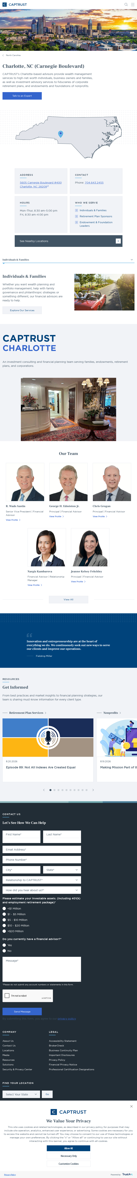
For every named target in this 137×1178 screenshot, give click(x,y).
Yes (10, 945)
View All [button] (68, 599)
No (9, 950)
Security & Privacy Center (17, 1069)
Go (47, 1094)
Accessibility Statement (63, 1040)
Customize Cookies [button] (69, 1163)
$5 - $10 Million (17, 919)
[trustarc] (127, 1174)
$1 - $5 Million (17, 914)
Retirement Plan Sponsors (96, 216)
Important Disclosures (62, 1055)
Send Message (22, 1011)
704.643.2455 (94, 182)
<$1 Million (14, 908)
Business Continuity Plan (63, 1050)
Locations (8, 1050)
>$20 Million (16, 931)
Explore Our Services (22, 310)
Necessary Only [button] (69, 1156)
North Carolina (13, 55)
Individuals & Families (93, 210)
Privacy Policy (10, 1174)
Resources (9, 1059)
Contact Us (9, 1045)
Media (6, 1055)
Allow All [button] (68, 1148)
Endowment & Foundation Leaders (96, 224)
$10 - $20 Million (18, 925)
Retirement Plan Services (26, 713)
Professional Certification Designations (71, 1070)
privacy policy (67, 1018)
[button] (131, 1106)
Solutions (8, 1064)
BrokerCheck (56, 1046)
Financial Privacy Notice (63, 1064)
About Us (8, 1040)
